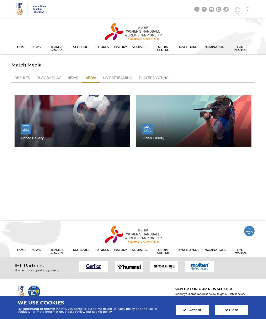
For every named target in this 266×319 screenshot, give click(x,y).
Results (22, 78)
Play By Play (49, 78)
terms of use (102, 309)
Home (21, 47)
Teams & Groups (57, 48)
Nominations (215, 47)
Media (90, 78)
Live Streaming (117, 78)
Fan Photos (240, 48)
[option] (93, 266)
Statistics (140, 47)
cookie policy (102, 312)
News (36, 47)
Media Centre (163, 48)
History (120, 47)
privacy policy (124, 309)
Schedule (81, 47)
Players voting (154, 78)
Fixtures (102, 47)
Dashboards (188, 47)
